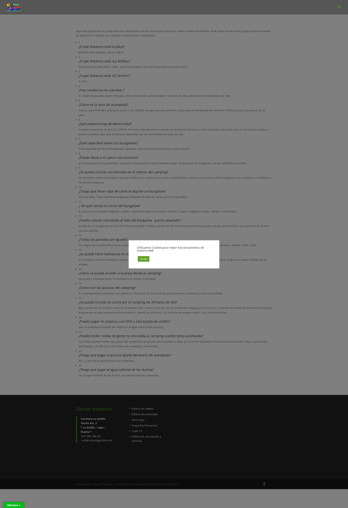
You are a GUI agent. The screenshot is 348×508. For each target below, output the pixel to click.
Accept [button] (143, 258)
